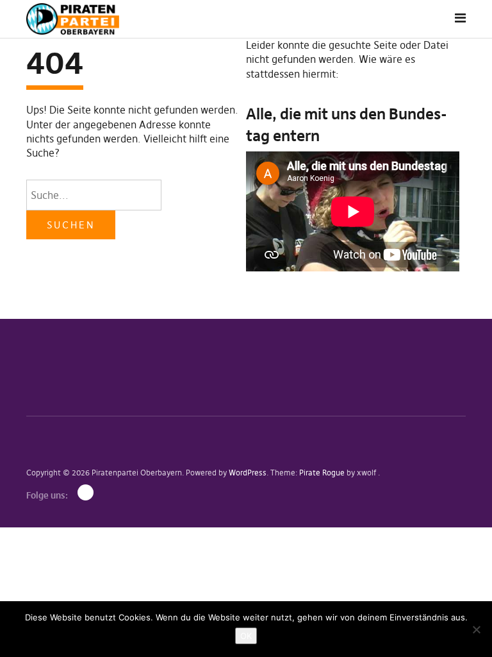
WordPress (247, 472)
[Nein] (476, 629)
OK (246, 636)
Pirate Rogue (322, 472)
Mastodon (86, 492)
